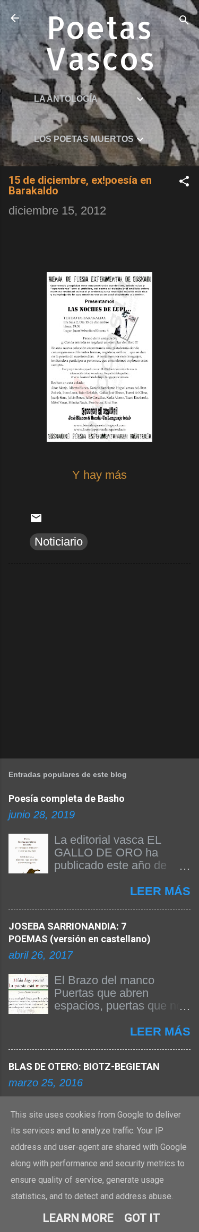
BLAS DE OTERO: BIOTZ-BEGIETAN (84, 1066)
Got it (142, 1218)
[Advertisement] (99, 659)
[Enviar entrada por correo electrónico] (36, 520)
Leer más (160, 891)
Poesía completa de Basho (66, 798)
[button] (184, 182)
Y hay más (99, 474)
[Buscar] (184, 21)
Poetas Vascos (100, 42)
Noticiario (58, 541)
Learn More (78, 1218)
